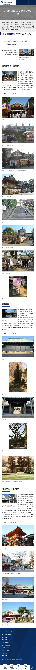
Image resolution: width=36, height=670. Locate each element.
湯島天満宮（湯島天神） (12, 41)
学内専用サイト (6, 653)
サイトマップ (5, 650)
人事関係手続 (5, 642)
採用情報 (4, 639)
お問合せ (4, 655)
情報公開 (4, 637)
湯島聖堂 (24, 41)
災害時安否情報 (6, 645)
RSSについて (5, 647)
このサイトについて (7, 632)
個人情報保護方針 (6, 634)
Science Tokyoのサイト (24, 26)
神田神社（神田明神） (11, 44)
